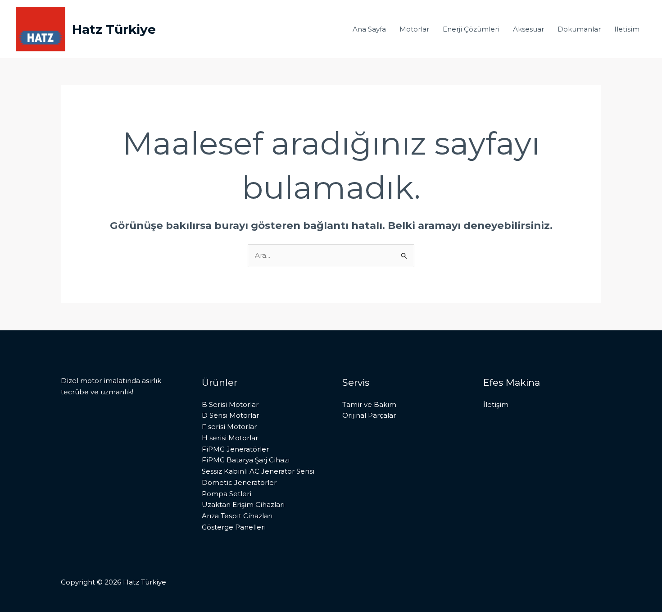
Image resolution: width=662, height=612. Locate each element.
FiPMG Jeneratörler (235, 449)
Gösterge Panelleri (234, 527)
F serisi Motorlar (229, 426)
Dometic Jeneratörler (239, 482)
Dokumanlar (579, 29)
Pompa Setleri (226, 493)
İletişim (495, 404)
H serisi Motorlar (230, 438)
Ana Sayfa (369, 29)
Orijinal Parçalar (369, 415)
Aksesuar (528, 29)
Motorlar (414, 29)
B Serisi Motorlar (230, 404)
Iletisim (626, 29)
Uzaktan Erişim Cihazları (243, 504)
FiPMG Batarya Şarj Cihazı (246, 460)
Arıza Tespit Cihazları (237, 516)
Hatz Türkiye (114, 29)
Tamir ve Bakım (369, 404)
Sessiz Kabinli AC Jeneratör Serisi (258, 471)
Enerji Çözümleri (471, 29)
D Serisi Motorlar (230, 415)
